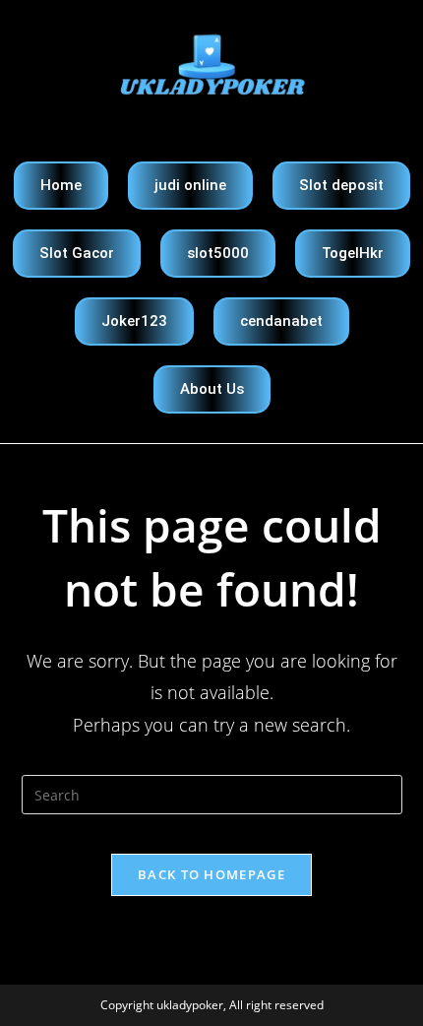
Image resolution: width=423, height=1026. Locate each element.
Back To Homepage (211, 874)
